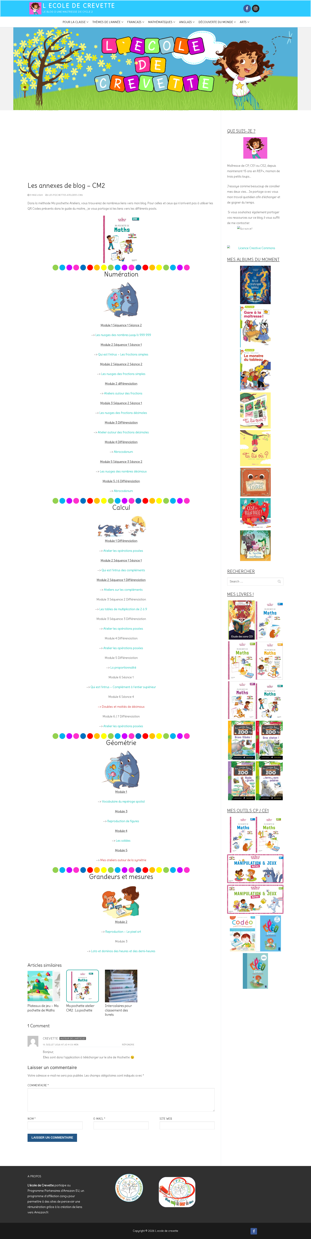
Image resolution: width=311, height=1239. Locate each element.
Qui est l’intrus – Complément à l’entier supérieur (123, 687)
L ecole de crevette (79, 5)
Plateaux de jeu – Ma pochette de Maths (43, 1008)
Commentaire (38, 1085)
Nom (32, 1118)
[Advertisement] (121, 155)
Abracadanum (123, 452)
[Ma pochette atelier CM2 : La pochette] (82, 986)
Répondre (128, 1044)
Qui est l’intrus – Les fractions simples (123, 354)
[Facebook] (247, 8)
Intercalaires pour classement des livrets (118, 1010)
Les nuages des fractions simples (122, 374)
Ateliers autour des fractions (123, 393)
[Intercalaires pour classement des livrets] (121, 986)
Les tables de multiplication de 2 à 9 (123, 609)
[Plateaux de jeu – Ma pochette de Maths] (44, 986)
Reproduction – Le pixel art (123, 932)
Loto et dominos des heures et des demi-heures (123, 951)
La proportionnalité (123, 668)
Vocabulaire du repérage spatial (123, 801)
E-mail (99, 1118)
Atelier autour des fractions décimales (123, 432)
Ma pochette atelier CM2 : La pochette (80, 1008)
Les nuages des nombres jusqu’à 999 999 (123, 335)
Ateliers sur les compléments (123, 590)
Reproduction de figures (123, 821)
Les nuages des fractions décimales (123, 413)
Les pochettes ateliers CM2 (65, 195)
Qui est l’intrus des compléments (123, 570)
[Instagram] (255, 8)
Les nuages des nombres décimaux (123, 471)
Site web (166, 1118)
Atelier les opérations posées (123, 551)
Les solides (123, 841)
